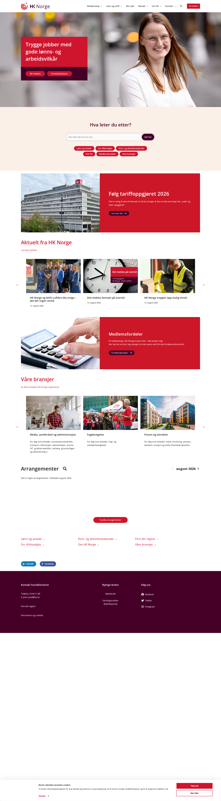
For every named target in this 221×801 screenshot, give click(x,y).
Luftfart (149, 434)
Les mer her (117, 213)
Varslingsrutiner (110, 600)
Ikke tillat (194, 793)
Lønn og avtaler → (33, 539)
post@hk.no (34, 597)
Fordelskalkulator (119, 352)
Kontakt (169, 6)
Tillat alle (194, 786)
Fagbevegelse (38, 434)
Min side (130, 6)
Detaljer (42, 796)
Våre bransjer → (146, 544)
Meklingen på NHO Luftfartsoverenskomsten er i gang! (141, 299)
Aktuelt (141, 6)
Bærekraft (110, 593)
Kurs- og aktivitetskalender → (98, 539)
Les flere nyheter (29, 250)
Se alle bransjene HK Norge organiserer (40, 387)
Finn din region (28, 606)
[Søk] (65, 468)
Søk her (148, 137)
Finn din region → (147, 539)
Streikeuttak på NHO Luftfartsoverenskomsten (192, 299)
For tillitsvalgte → (33, 544)
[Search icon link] (181, 6)
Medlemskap (93, 6)
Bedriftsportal (110, 604)
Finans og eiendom (99, 434)
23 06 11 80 (34, 593)
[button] (101, 6)
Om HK (155, 6)
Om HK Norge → (89, 544)
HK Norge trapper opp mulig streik (83, 297)
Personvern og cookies (32, 615)
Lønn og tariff (112, 6)
